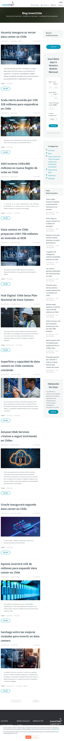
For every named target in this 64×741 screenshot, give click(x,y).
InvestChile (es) (5, 41)
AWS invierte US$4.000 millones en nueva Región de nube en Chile (19, 168)
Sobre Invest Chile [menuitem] (7, 725)
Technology (9, 83)
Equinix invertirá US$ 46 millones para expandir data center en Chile (19, 568)
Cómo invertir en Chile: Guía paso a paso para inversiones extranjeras (54, 162)
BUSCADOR (35, 5)
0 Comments (36, 41)
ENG (59, 5)
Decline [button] (35, 737)
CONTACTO (45, 5)
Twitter (20, 725)
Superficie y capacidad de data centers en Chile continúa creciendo (20, 366)
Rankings (51, 178)
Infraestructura (10, 345)
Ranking (25, 686)
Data (50, 153)
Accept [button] (28, 737)
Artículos (51, 150)
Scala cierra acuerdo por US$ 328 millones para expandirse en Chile (19, 104)
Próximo (36, 701)
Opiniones (52, 175)
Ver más (5, 88)
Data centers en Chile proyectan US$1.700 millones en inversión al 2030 (19, 234)
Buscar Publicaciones (52, 34)
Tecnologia (9, 213)
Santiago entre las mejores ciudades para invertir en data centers (20, 636)
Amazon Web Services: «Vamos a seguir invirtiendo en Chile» (19, 436)
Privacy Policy (56, 729)
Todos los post (16, 701)
